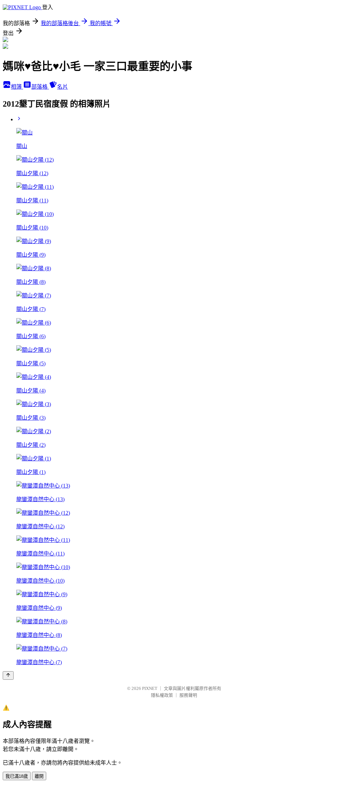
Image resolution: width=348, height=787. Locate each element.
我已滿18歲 (16, 776)
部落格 (40, 87)
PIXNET (149, 688)
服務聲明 (188, 695)
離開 (39, 776)
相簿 (17, 87)
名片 (62, 87)
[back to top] (8, 675)
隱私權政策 (162, 695)
